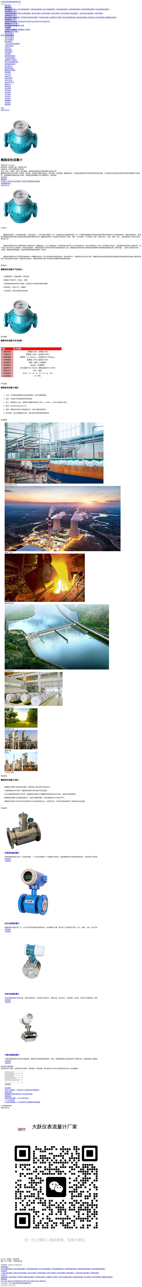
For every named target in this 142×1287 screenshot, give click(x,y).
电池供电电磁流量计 (88, 9)
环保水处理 (22, 21)
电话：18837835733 (7, 35)
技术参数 (17, 181)
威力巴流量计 (36, 13)
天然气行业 (30, 21)
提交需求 (7, 1084)
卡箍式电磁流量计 (36, 9)
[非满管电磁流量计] (24, 849)
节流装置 (8, 11)
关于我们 (8, 27)
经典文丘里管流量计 (24, 13)
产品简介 (4, 181)
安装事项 (37, 181)
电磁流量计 (8, 7)
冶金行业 (14, 21)
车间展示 (27, 29)
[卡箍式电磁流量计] (29, 1051)
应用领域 (30, 181)
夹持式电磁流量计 (23, 9)
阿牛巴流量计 (55, 13)
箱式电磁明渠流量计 (102, 9)
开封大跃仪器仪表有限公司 (21, 1283)
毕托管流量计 (46, 13)
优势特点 (10, 181)
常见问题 (21, 25)
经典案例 (8, 19)
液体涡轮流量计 (32, 17)
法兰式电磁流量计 (11, 9)
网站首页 (8, 5)
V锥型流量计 (98, 13)
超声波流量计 (100, 17)
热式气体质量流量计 (70, 17)
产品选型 (23, 181)
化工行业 (8, 21)
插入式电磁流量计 (49, 9)
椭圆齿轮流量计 (111, 17)
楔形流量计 (74, 13)
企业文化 (14, 29)
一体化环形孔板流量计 (86, 13)
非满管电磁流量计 (74, 9)
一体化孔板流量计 (11, 13)
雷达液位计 (92, 17)
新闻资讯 (8, 23)
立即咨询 (4, 177)
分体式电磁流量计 (62, 9)
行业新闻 (8, 25)
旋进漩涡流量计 (82, 17)
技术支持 (14, 25)
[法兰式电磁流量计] (34, 919)
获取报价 (4, 179)
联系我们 (8, 31)
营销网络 (21, 29)
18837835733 (5, 110)
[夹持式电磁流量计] (34, 990)
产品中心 (8, 15)
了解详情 (8, 861)
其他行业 (47, 21)
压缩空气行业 (38, 21)
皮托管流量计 (65, 13)
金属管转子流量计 (56, 17)
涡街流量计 (16, 17)
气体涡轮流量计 (44, 17)
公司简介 (8, 29)
